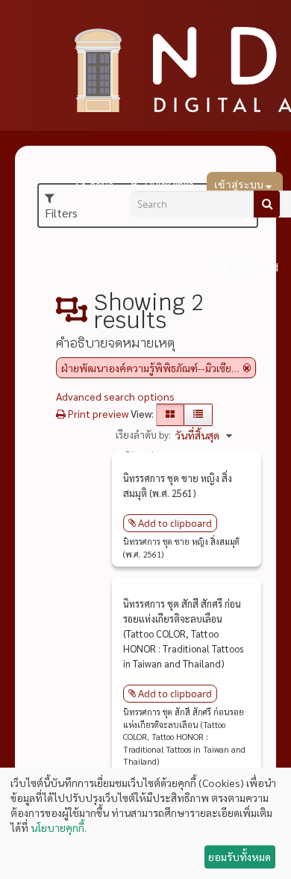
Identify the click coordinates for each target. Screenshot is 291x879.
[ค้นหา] (267, 204)
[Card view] (170, 415)
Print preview (97, 413)
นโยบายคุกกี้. (59, 827)
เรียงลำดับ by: (143, 434)
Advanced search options (115, 396)
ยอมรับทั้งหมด (239, 856)
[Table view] (198, 415)
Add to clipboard (175, 523)
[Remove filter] (247, 367)
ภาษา (101, 185)
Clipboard (254, 268)
